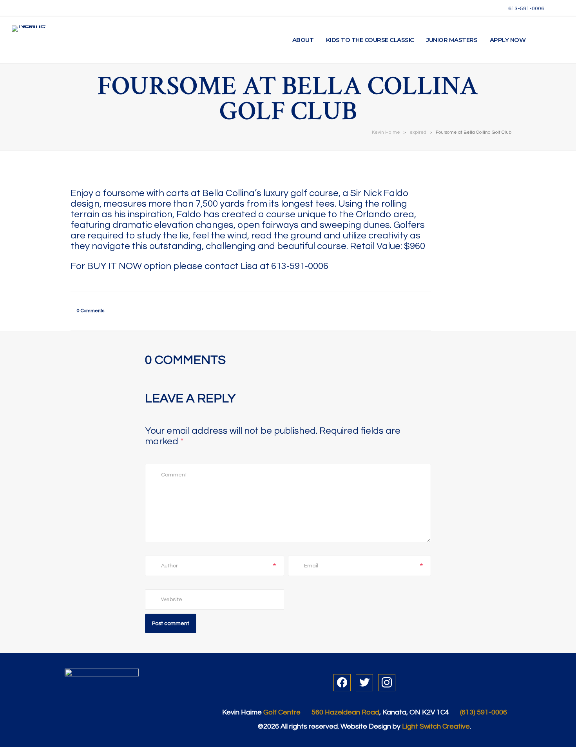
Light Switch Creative (436, 726)
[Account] (541, 40)
